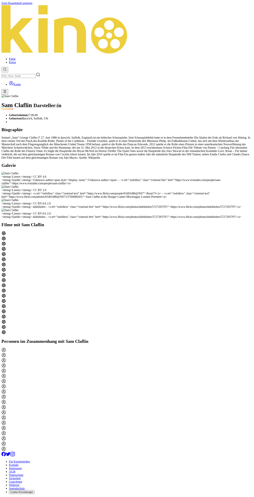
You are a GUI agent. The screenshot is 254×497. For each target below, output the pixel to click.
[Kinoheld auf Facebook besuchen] (3, 455)
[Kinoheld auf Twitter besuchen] (8, 455)
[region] (127, 283)
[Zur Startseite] (127, 29)
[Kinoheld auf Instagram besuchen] (12, 455)
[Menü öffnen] (4, 91)
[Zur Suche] (4, 69)
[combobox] (18, 76)
